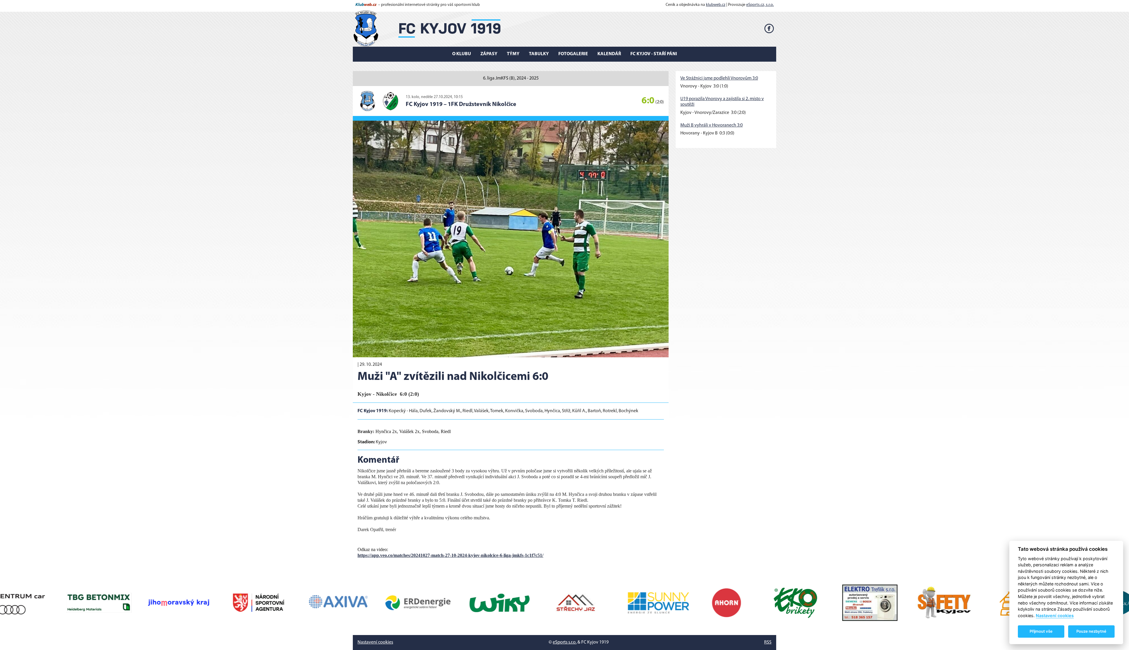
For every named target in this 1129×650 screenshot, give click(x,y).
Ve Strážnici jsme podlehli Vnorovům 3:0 (719, 78)
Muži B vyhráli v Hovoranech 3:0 (711, 125)
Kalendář (609, 54)
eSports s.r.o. (565, 642)
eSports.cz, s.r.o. (760, 5)
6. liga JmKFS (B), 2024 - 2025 (511, 78)
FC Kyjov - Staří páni (653, 54)
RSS (767, 642)
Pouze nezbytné (1091, 631)
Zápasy (488, 54)
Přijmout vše (1041, 631)
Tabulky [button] (539, 54)
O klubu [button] (461, 54)
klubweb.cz (715, 5)
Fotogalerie (573, 54)
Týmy (513, 54)
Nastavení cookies (375, 642)
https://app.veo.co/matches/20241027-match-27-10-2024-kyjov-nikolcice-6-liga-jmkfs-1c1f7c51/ (450, 555)
